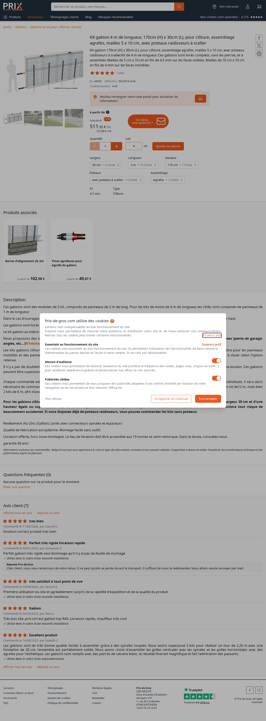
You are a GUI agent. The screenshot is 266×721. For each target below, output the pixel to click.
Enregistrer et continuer (171, 399)
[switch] (216, 360)
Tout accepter (208, 399)
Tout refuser (53, 399)
